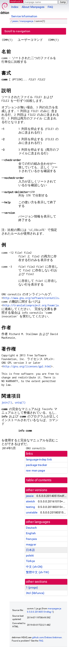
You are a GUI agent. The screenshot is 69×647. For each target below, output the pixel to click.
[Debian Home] (4, 7)
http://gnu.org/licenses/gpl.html (27, 366)
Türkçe (30, 561)
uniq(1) (20, 402)
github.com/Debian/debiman (47, 637)
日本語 (30, 550)
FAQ (50, 7)
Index (14, 7)
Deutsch (31, 527)
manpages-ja (26, 21)
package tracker (36, 465)
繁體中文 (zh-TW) (37, 572)
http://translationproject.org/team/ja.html (34, 305)
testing (30, 507)
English (31, 533)
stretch (30, 501)
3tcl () (35, 593)
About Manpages (33, 7)
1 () (32, 587)
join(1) (6, 402)
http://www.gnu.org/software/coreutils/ (31, 297)
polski (30, 555)
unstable (31, 512)
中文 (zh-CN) (34, 566)
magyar (31, 544)
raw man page (35, 470)
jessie (15, 21)
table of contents (39, 480)
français (31, 539)
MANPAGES (16, 1)
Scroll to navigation (17, 31)
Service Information (24, 16)
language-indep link (39, 459)
